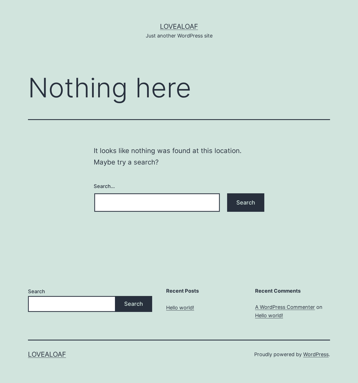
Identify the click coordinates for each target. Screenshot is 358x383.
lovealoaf (179, 26)
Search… (104, 186)
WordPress (316, 354)
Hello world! (180, 308)
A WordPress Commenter (285, 307)
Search (36, 291)
